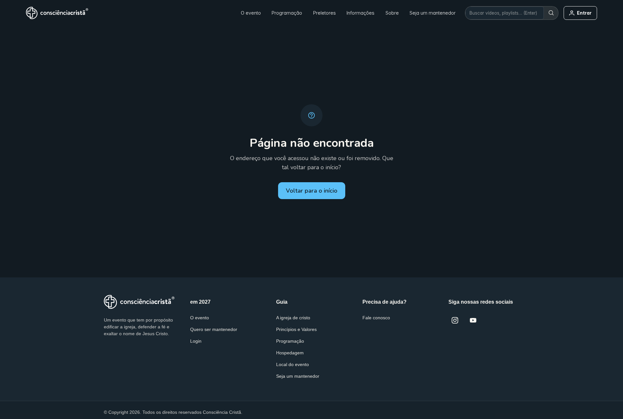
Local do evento (292, 364)
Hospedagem (290, 352)
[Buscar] (551, 13)
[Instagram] (454, 320)
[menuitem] (250, 13)
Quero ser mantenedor (213, 329)
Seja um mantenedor (297, 376)
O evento (199, 317)
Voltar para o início (311, 191)
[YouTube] (473, 320)
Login (196, 341)
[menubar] (274, 13)
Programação (290, 341)
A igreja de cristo (293, 317)
